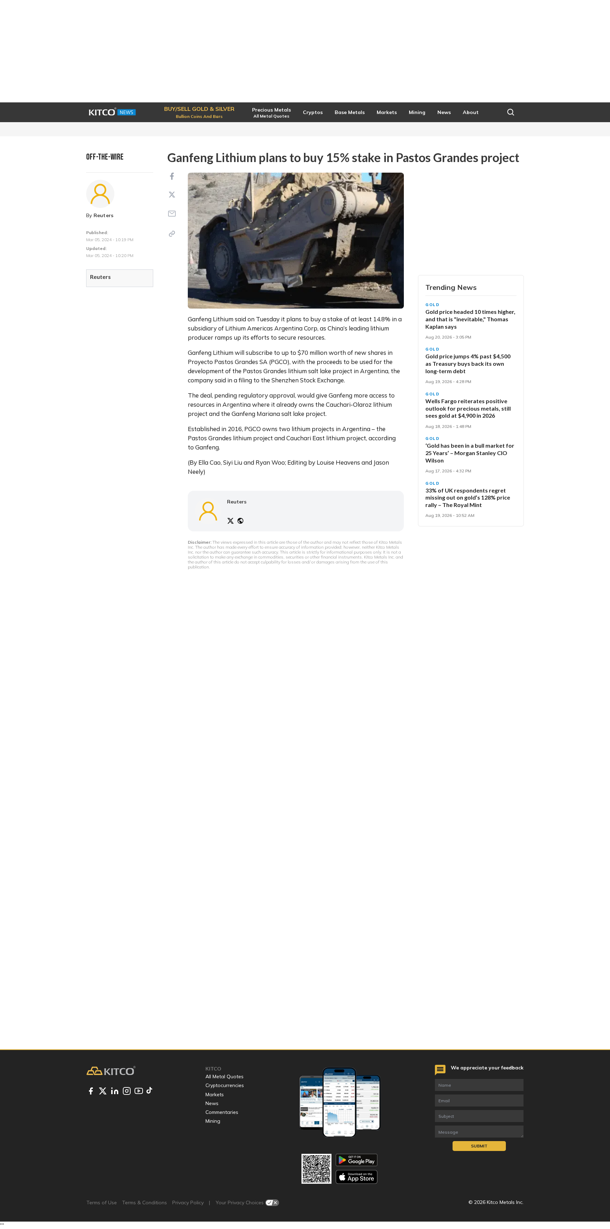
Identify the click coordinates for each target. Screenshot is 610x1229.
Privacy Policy (188, 1202)
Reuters (104, 215)
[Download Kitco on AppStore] (356, 1177)
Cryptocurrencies (224, 1085)
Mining (212, 1121)
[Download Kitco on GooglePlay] (356, 1160)
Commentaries (221, 1112)
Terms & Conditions (144, 1202)
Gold (432, 304)
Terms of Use (101, 1202)
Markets (214, 1094)
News (212, 1103)
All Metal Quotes (224, 1076)
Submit (479, 1146)
